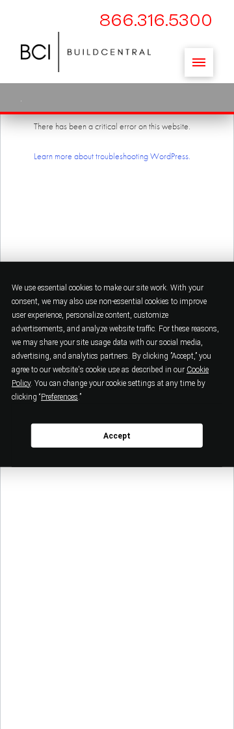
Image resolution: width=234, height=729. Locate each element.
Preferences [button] (59, 397)
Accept (117, 435)
